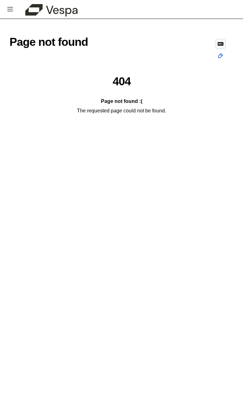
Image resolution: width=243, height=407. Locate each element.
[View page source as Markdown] (220, 44)
